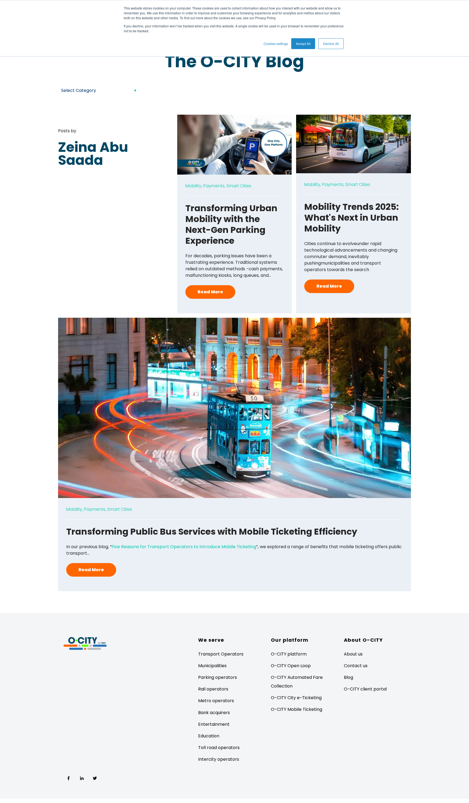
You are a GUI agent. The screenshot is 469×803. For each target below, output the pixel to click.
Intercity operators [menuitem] (218, 759)
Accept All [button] (303, 43)
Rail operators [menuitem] (213, 689)
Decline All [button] (331, 43)
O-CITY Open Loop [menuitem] (291, 666)
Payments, (214, 186)
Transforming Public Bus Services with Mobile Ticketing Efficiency (211, 531)
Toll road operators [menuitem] (219, 747)
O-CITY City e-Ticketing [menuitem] (296, 698)
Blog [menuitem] (348, 677)
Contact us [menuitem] (355, 666)
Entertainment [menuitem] (214, 724)
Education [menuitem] (208, 736)
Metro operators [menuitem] (216, 701)
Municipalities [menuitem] (212, 666)
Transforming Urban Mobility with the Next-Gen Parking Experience (231, 224)
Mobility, (193, 186)
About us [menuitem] (353, 654)
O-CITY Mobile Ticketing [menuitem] (296, 709)
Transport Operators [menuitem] (220, 654)
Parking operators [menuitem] (217, 677)
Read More (210, 292)
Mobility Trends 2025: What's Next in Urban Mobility (351, 218)
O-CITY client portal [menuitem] (365, 689)
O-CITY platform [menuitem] (289, 654)
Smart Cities (238, 186)
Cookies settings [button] (276, 43)
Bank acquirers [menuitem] (214, 712)
